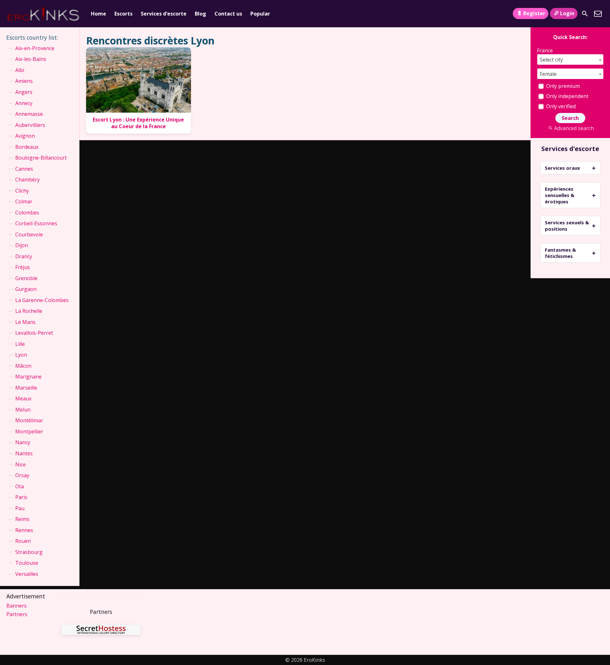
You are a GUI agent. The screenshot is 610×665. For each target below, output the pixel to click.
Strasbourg (29, 552)
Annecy (23, 103)
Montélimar (29, 420)
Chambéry (27, 179)
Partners (16, 614)
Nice (20, 464)
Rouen (23, 540)
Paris (21, 497)
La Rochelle (28, 310)
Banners (16, 605)
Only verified (560, 106)
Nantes (24, 453)
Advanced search (573, 128)
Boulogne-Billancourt (41, 157)
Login (567, 13)
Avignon (25, 135)
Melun (22, 409)
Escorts (123, 13)
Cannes (24, 168)
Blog (200, 13)
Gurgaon (26, 289)
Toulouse (26, 562)
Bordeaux (26, 146)
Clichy (22, 190)
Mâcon (23, 365)
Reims (22, 519)
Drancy (23, 256)
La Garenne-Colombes (42, 300)
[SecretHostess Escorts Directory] (101, 630)
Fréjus (22, 267)
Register (534, 13)
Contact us (228, 13)
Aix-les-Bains (30, 59)
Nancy (22, 442)
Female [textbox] (548, 73)
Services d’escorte (163, 13)
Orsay (22, 475)
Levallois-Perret (34, 332)
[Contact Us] (598, 13)
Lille (20, 343)
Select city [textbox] (551, 59)
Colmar (23, 201)
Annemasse (29, 113)
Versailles (26, 573)
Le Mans (25, 322)
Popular (260, 13)
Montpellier (29, 431)
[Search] (585, 13)
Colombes (27, 212)
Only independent (566, 96)
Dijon (21, 245)
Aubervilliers (30, 125)
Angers (23, 92)
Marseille (26, 387)
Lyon (21, 354)
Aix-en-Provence (34, 48)
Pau (19, 508)
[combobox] (570, 59)
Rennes (24, 530)
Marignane (28, 376)
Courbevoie (29, 234)
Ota (19, 486)
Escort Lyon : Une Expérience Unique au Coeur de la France (138, 123)
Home (98, 13)
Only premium (562, 85)
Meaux (23, 398)
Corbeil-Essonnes (36, 223)
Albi (19, 70)
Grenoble (26, 278)
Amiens (24, 80)
